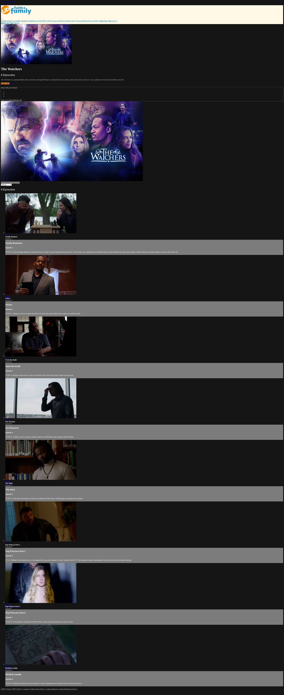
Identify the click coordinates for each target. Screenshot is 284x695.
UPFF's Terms (6, 689)
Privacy (43, 689)
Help (33, 689)
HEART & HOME (14, 21)
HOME (4, 21)
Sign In (16, 23)
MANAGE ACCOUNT (90, 21)
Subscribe (5, 83)
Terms (37, 689)
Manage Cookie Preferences (62, 689)
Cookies (49, 689)
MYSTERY (42, 21)
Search (55, 21)
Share (11, 83)
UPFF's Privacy (17, 689)
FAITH (49, 21)
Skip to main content (8, 2)
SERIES (24, 21)
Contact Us (27, 689)
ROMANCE (32, 21)
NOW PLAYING (64, 21)
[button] (2, 19)
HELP (73, 21)
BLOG (78, 21)
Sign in (114, 21)
